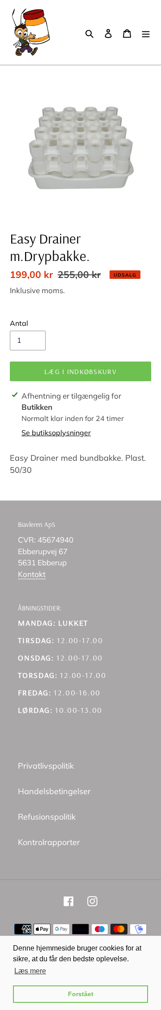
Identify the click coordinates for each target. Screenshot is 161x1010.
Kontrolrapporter (49, 842)
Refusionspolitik (47, 817)
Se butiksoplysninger (56, 432)
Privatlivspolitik (46, 766)
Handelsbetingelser (54, 791)
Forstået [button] (80, 993)
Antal (19, 323)
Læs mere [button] (30, 971)
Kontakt (32, 574)
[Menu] (145, 32)
